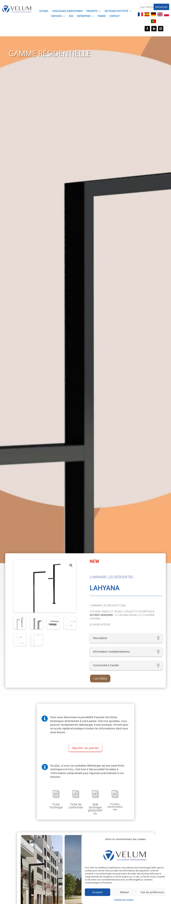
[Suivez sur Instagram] (160, 28)
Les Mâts (100, 678)
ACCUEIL (43, 11)
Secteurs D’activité (116, 11)
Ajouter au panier (85, 748)
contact (114, 16)
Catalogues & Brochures (67, 11)
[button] (71, 565)
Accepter (97, 892)
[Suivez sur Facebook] (147, 28)
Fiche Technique (56, 806)
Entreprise (84, 16)
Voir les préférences (152, 892)
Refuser (124, 892)
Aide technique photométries (95, 809)
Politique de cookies (123, 899)
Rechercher (161, 7)
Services (56, 16)
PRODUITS (92, 11)
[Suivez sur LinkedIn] (154, 28)
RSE (71, 16)
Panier (102, 16)
